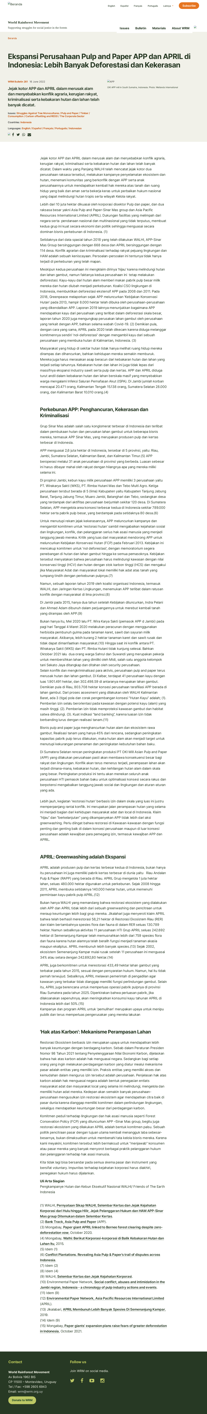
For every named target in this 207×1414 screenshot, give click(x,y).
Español (124, 6)
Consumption (15, 116)
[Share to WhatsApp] (23, 134)
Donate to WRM (22, 1400)
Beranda (12, 38)
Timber (84, 113)
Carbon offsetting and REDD (41, 116)
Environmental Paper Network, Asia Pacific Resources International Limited (105, 1298)
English (111, 6)
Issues (124, 28)
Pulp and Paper (69, 113)
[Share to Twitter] (18, 134)
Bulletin (140, 28)
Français (138, 6)
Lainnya (167, 6)
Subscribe (189, 5)
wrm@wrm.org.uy (30, 1391)
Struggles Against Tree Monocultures (38, 113)
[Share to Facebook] (13, 134)
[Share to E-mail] (29, 134)
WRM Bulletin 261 (18, 81)
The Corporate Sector (72, 116)
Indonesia (26, 122)
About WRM (180, 28)
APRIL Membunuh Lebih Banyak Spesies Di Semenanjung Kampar (114, 1309)
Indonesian (75, 128)
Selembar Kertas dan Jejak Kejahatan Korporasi (94, 1276)
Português (153, 6)
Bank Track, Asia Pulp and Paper (70, 1222)
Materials (159, 28)
